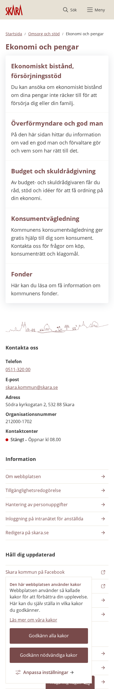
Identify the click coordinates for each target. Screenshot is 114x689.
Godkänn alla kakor (49, 636)
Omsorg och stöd (44, 33)
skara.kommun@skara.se (32, 387)
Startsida (14, 33)
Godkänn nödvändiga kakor (48, 655)
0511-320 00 (18, 369)
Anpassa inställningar (45, 672)
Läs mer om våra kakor (33, 620)
